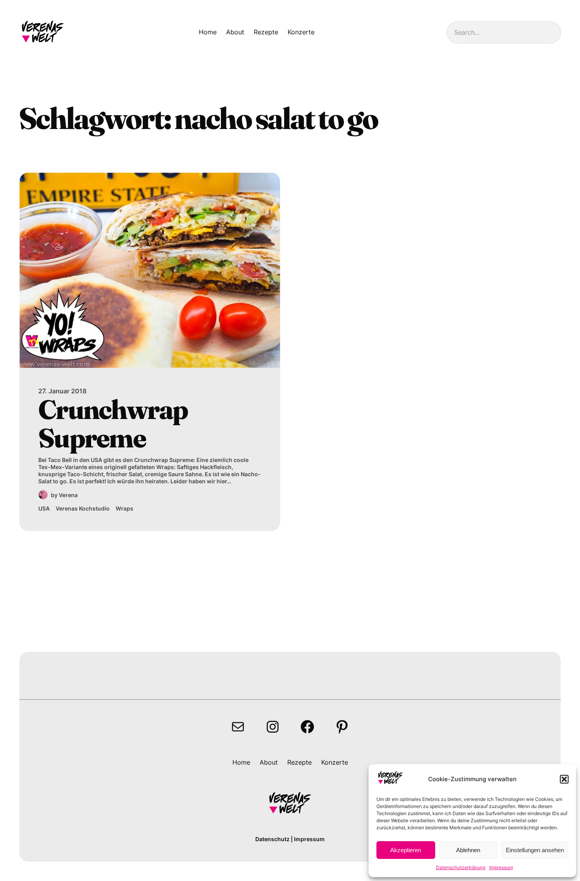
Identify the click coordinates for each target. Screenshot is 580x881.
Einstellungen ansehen (535, 850)
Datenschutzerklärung (460, 867)
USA (44, 508)
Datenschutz (272, 839)
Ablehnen (468, 850)
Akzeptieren (405, 850)
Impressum (501, 867)
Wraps (124, 508)
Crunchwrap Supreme (113, 423)
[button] (564, 779)
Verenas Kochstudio (83, 508)
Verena (68, 495)
